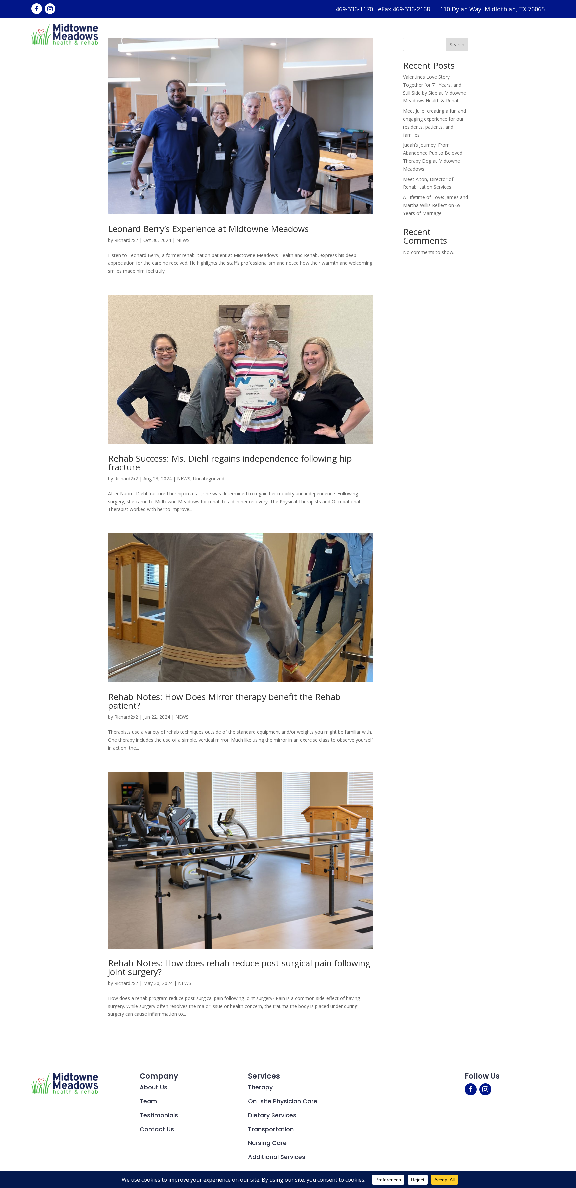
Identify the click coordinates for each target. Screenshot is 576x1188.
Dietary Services (272, 1115)
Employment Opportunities (352, 34)
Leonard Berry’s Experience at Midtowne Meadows (208, 229)
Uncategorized (208, 478)
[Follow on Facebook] (36, 8)
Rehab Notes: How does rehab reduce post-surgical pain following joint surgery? (239, 967)
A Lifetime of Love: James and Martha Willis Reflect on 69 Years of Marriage (435, 205)
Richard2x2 (126, 240)
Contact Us (486, 34)
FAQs (408, 34)
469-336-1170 (354, 9)
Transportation (271, 1129)
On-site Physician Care (282, 1101)
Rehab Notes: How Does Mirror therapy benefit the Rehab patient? (224, 701)
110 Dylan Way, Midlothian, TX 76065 (492, 9)
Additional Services (276, 1157)
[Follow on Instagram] (50, 8)
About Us (188, 34)
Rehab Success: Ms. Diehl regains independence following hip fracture (230, 462)
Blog (261, 34)
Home (158, 34)
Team (148, 1101)
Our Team (290, 34)
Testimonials (443, 34)
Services (228, 34)
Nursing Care (267, 1143)
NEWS (183, 240)
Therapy (260, 1087)
